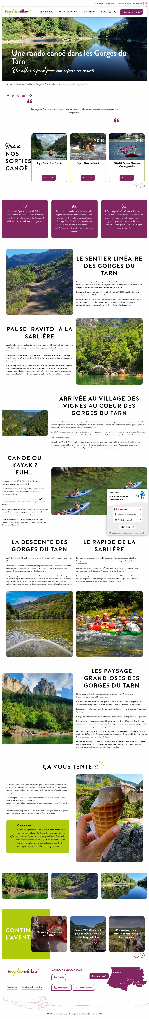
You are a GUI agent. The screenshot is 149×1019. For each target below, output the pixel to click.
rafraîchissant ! (13, 525)
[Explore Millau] (18, 14)
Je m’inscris (59, 977)
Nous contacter (86, 987)
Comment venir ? (99, 976)
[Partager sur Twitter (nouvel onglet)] (13, 96)
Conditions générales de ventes (77, 1013)
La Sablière (28, 345)
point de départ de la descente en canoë (116, 281)
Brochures (12, 987)
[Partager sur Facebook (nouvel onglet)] (7, 96)
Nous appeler (63, 987)
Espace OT (97, 1013)
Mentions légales (54, 1013)
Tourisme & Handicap (32, 987)
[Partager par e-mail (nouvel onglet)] (23, 96)
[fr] (145, 3)
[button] (103, 12)
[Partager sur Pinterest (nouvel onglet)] (18, 96)
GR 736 (121, 292)
